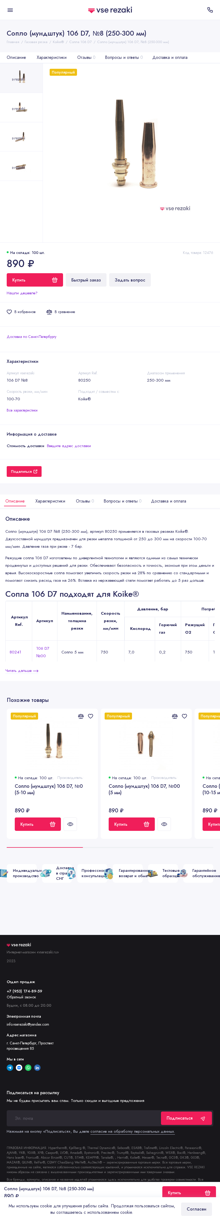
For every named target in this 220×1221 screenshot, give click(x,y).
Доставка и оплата (170, 57)
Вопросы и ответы (124, 57)
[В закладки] (90, 716)
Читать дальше (19, 671)
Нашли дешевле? (22, 293)
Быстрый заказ (86, 280)
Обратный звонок (21, 997)
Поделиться (21, 471)
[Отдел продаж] (210, 10)
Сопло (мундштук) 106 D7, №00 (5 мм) (144, 789)
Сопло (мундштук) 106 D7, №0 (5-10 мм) (49, 789)
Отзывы (86, 57)
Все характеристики (22, 410)
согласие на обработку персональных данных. (132, 1131)
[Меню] (10, 10)
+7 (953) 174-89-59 (24, 991)
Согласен (196, 1209)
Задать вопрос (130, 280)
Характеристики (52, 57)
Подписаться (180, 1118)
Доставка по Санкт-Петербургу (31, 336)
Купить (27, 824)
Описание (16, 57)
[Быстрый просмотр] (70, 824)
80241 (15, 652)
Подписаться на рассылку (33, 1093)
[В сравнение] (80, 716)
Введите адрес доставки (69, 446)
